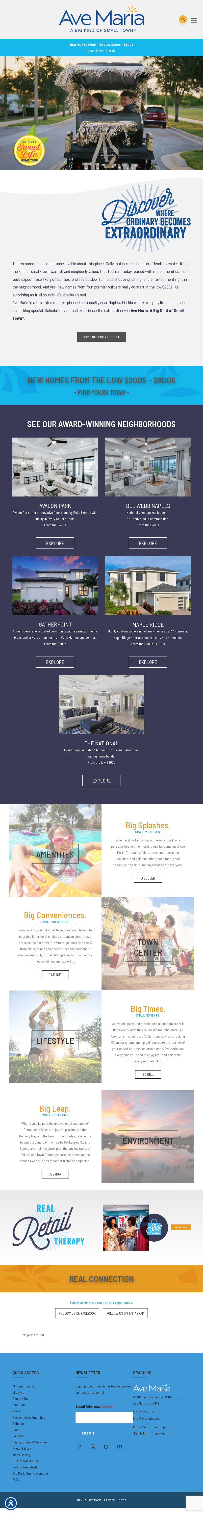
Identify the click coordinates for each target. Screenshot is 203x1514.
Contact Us (20, 1398)
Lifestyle (18, 1392)
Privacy (109, 1500)
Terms (121, 1500)
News (16, 1411)
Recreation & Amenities (28, 1417)
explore (55, 543)
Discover (148, 878)
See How (55, 1174)
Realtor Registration (26, 1467)
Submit (88, 1433)
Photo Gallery (21, 1448)
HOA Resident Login (26, 1461)
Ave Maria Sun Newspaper (30, 1473)
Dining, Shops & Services (30, 1442)
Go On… (148, 1074)
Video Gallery (21, 1455)
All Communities (23, 1386)
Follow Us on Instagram (125, 1313)
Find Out (55, 974)
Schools (18, 1423)
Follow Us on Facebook (77, 1313)
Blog (15, 1430)
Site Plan (18, 1405)
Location (18, 1436)
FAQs (15, 1479)
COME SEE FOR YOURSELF (101, 337)
